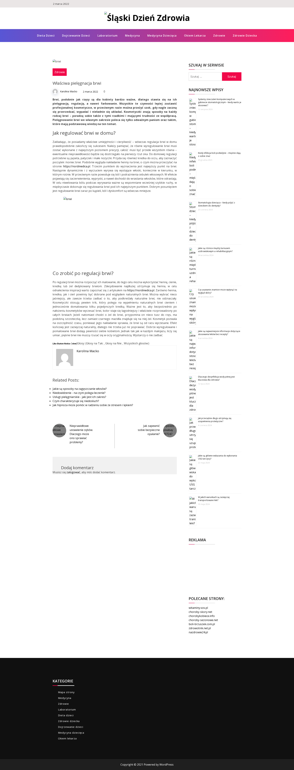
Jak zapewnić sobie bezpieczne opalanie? (149, 430)
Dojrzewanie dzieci (76, 35)
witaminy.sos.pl (198, 608)
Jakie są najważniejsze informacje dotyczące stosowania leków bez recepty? (219, 333)
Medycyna (132, 35)
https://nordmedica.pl (76, 166)
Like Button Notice (61, 343)
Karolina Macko (68, 91)
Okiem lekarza (195, 35)
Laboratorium (107, 35)
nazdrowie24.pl (198, 632)
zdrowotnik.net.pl (200, 628)
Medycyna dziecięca (162, 35)
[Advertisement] (215, 568)
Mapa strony (66, 692)
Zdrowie (219, 35)
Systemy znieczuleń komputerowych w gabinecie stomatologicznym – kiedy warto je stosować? (219, 102)
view (74, 343)
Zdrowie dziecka (245, 35)
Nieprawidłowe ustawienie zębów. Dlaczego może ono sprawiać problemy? (81, 434)
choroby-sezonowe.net (203, 620)
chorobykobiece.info (202, 616)
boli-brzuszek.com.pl (202, 624)
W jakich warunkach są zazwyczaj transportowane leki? (214, 499)
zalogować (73, 472)
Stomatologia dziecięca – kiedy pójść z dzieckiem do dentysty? (216, 204)
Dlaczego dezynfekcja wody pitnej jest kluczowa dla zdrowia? (216, 378)
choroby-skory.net (200, 612)
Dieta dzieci (46, 35)
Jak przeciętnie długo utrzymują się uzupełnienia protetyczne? (214, 420)
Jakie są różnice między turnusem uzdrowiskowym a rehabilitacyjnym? (215, 250)
